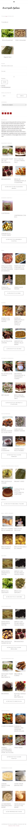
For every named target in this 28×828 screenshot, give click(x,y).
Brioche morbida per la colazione (20, 180)
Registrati (3, 85)
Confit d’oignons (5, 449)
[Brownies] (7, 686)
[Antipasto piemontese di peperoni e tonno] (20, 366)
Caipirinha (5, 213)
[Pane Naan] (20, 740)
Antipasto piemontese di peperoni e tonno (19, 376)
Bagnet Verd (7, 57)
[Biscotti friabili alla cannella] (7, 521)
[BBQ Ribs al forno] (20, 666)
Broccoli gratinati (7, 40)
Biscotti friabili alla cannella (7, 529)
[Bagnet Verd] (20, 474)
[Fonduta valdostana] (7, 280)
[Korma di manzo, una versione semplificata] (20, 719)
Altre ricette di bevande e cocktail (14, 240)
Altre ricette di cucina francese (14, 455)
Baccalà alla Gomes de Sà (6, 642)
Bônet (3, 499)
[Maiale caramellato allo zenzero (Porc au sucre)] (7, 740)
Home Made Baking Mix (18, 784)
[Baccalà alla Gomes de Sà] (7, 634)
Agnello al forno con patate (5, 319)
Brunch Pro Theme (14, 825)
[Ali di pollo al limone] (7, 334)
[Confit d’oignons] (7, 441)
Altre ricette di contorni (14, 596)
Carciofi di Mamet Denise (19, 430)
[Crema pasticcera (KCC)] (7, 780)
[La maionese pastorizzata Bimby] (7, 800)
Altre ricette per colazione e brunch (14, 187)
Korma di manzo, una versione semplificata (19, 728)
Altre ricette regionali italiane (14, 503)
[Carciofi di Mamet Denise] (20, 421)
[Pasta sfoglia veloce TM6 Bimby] (20, 800)
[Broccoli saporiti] (20, 583)
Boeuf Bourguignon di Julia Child (6, 430)
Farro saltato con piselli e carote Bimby (19, 267)
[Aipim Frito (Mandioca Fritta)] (7, 563)
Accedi (4, 82)
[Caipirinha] (7, 206)
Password (3, 71)
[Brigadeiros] (7, 176)
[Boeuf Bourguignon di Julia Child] (7, 421)
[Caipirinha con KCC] (20, 207)
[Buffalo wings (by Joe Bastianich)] (20, 686)
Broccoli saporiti (17, 591)
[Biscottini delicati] (20, 521)
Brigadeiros (6, 179)
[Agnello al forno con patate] (7, 310)
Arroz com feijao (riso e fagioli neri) (19, 572)
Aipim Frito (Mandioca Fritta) (5, 572)
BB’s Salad (5, 395)
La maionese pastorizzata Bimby (6, 805)
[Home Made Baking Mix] (20, 780)
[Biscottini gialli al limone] (20, 539)
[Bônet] (7, 492)
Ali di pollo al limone (6, 342)
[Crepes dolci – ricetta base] (20, 441)
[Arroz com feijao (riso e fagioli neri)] (20, 563)
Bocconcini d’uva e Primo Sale (19, 160)
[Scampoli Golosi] (14, 8)
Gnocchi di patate (18, 288)
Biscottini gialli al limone (20, 547)
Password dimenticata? (6, 87)
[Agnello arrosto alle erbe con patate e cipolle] (20, 310)
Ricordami (3, 78)
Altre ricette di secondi (14, 348)
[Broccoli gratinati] (7, 583)
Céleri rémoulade (20, 40)
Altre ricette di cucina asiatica (14, 757)
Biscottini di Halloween (6, 547)
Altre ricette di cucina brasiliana (14, 648)
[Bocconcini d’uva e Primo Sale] (20, 155)
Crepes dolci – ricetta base (19, 449)
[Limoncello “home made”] (7, 226)
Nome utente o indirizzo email (7, 65)
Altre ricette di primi (14, 293)
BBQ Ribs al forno (18, 674)
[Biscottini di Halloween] (7, 539)
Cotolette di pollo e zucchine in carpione (19, 491)
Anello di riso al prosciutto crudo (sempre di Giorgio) (7, 268)
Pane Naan (18, 747)
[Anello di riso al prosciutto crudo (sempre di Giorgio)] (7, 258)
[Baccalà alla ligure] (7, 474)
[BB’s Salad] (7, 387)
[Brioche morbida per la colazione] (20, 176)
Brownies (5, 693)
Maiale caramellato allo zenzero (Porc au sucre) (7, 750)
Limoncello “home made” (6, 234)
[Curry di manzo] (7, 719)
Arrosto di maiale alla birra (18, 342)
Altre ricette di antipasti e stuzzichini (14, 403)
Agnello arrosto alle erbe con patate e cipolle (19, 321)
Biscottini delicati (18, 529)
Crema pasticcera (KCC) (5, 785)
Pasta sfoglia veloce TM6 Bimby (19, 805)
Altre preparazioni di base (14, 811)
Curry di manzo (7, 726)
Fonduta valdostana (6, 288)
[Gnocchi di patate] (20, 280)
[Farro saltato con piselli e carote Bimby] (20, 258)
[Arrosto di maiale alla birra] (20, 334)
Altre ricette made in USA (14, 701)
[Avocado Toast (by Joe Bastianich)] (7, 155)
